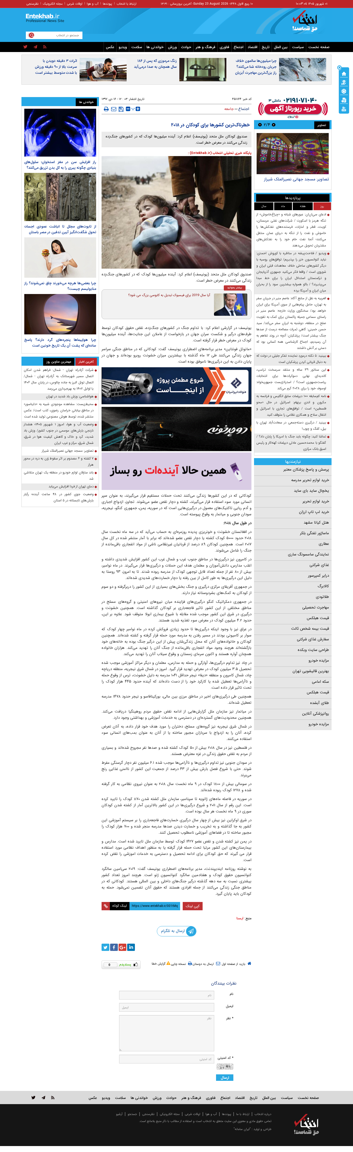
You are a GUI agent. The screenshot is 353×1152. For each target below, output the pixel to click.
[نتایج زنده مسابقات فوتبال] (344, 108)
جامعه (229, 109)
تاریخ (266, 47)
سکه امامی (320, 682)
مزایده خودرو (319, 660)
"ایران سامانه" (242, 1129)
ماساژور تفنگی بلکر (314, 533)
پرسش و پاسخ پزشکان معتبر (306, 469)
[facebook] (114, 947)
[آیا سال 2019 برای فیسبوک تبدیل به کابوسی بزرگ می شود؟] (231, 304)
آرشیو (119, 1114)
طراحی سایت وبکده (313, 650)
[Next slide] (260, 124)
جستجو (132, 1114)
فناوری (224, 47)
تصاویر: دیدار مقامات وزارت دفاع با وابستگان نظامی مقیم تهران (299, 182)
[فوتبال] (344, 91)
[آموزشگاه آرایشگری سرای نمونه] (176, 471)
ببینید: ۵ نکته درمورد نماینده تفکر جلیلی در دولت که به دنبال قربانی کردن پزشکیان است (291, 359)
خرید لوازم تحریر (316, 501)
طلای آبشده (319, 703)
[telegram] (35, 47)
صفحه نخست (318, 47)
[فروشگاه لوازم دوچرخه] (176, 429)
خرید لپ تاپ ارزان (314, 512)
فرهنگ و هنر (205, 47)
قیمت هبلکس (318, 618)
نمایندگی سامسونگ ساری (308, 554)
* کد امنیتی (225, 1058)
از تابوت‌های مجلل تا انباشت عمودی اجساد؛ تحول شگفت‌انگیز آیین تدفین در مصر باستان (60, 229)
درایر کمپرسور (318, 576)
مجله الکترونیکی (170, 1114)
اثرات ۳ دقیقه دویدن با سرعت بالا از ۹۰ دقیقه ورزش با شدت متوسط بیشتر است (56, 67)
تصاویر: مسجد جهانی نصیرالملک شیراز (68, 450)
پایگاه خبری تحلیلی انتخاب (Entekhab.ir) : (219, 153)
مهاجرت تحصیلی (315, 607)
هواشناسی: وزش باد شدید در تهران (70, 396)
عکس (110, 47)
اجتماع (238, 47)
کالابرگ (323, 586)
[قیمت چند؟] (344, 82)
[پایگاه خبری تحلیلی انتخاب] (309, 23)
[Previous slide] (273, 124)
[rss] (44, 47)
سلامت (136, 47)
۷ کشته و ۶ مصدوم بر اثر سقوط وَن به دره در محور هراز (59, 461)
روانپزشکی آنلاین (315, 713)
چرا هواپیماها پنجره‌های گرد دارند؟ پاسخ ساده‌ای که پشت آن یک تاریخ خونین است (60, 342)
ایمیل (229, 1006)
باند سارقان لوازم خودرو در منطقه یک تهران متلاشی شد (59, 475)
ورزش (172, 47)
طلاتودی (322, 597)
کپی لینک (192, 906)
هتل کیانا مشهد (316, 522)
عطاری (324, 544)
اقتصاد (252, 47)
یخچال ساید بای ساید (311, 491)
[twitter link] (33, 1097)
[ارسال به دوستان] (113, 109)
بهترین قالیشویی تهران (311, 671)
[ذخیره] (121, 109)
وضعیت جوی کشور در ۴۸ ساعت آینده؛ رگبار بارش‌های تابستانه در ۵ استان (59, 497)
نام (231, 994)
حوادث (186, 47)
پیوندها (107, 3)
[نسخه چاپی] (106, 109)
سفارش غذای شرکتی (313, 639)
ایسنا (239, 918)
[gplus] (122, 947)
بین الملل (281, 47)
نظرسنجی (32, 3)
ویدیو (123, 47)
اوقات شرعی (74, 3)
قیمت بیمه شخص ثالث (310, 629)
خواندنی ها (155, 47)
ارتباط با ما (242, 1114)
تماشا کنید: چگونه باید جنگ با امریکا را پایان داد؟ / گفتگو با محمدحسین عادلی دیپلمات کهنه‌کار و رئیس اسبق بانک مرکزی (291, 443)
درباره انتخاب (263, 1114)
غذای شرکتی (319, 565)
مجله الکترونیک (53, 3)
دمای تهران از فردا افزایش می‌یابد (71, 486)
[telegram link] (43, 1097)
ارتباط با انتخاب (126, 3)
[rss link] (52, 1097)
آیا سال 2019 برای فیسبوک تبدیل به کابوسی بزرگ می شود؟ (169, 295)
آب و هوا (92, 3)
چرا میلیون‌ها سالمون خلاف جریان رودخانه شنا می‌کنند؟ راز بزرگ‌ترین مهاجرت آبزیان (256, 67)
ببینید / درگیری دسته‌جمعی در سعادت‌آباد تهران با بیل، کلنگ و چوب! (291, 425)
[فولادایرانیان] (176, 385)
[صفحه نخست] (344, 73)
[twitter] (25, 47)
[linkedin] (131, 947)
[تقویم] (344, 100)
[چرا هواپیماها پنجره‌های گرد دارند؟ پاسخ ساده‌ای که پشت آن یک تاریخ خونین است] (60, 314)
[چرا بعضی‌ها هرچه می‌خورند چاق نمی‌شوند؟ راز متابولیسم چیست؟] (60, 257)
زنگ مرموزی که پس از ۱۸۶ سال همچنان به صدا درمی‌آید (155, 64)
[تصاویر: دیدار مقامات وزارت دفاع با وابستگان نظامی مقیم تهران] (293, 153)
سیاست (298, 47)
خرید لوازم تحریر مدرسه (310, 480)
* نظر (229, 1018)
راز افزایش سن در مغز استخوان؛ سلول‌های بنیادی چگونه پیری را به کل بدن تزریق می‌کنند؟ (60, 165)
